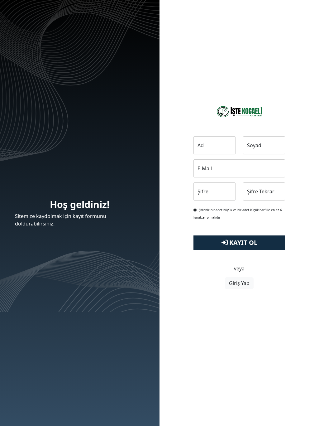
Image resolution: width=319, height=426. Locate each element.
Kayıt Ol (242, 242)
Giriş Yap (239, 283)
